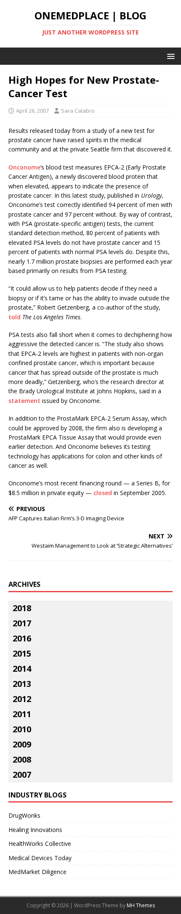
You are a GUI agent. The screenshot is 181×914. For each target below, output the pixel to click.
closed (102, 493)
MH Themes (141, 905)
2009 (22, 744)
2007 (22, 774)
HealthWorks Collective (39, 844)
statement (24, 401)
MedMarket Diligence (37, 872)
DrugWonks (24, 815)
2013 (22, 683)
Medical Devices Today (40, 858)
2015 (22, 653)
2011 (22, 714)
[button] (169, 56)
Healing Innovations (35, 830)
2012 (22, 699)
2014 (22, 668)
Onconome (24, 167)
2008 (22, 759)
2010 (22, 729)
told (14, 317)
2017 (22, 623)
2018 (22, 608)
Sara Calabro (78, 110)
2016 (22, 638)
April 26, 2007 (32, 110)
